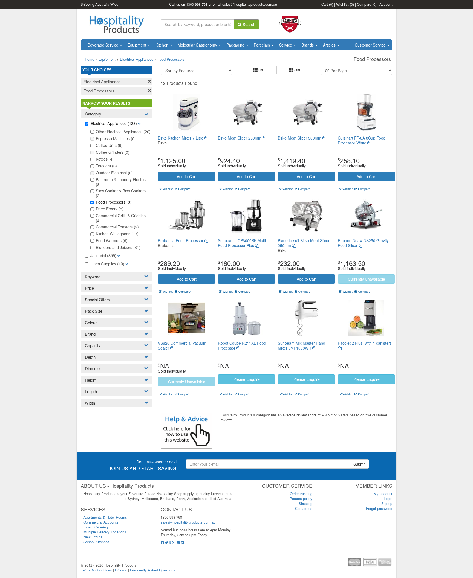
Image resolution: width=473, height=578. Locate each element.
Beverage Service (103, 45)
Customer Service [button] (371, 45)
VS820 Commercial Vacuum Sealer (182, 345)
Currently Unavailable (366, 279)
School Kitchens (96, 541)
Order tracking (301, 493)
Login (388, 498)
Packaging (236, 45)
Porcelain (262, 45)
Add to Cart (187, 176)
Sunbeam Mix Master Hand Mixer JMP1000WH (301, 345)
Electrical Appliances (136, 59)
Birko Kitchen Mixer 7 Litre (181, 138)
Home (89, 59)
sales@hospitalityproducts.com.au (249, 4)
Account (386, 4)
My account (383, 493)
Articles (330, 45)
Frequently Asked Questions (152, 570)
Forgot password (379, 508)
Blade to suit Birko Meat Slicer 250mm (304, 243)
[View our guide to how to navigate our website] (186, 430)
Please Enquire (246, 379)
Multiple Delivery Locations (104, 532)
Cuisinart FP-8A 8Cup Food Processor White (361, 140)
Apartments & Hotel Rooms (105, 517)
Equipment (137, 45)
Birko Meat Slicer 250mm (240, 138)
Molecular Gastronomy (198, 45)
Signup (386, 503)
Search (248, 24)
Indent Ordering (95, 527)
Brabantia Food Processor (181, 240)
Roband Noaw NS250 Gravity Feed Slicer (363, 243)
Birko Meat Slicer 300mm (300, 138)
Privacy (121, 570)
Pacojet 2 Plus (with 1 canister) (364, 343)
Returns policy (301, 498)
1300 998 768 (196, 4)
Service (286, 45)
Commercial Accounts (101, 522)
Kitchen (162, 45)
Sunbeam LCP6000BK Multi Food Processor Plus (242, 243)
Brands (308, 45)
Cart (327, 4)
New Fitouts (92, 536)
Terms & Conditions (96, 570)
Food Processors (171, 59)
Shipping (305, 503)
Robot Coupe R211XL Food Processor (242, 345)
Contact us (303, 508)
